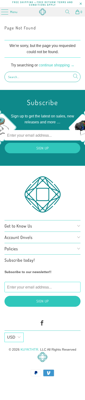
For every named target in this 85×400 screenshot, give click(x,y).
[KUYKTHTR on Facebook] (42, 323)
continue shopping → (56, 65)
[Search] (67, 12)
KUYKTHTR (29, 349)
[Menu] (2, 12)
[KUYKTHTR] (42, 12)
